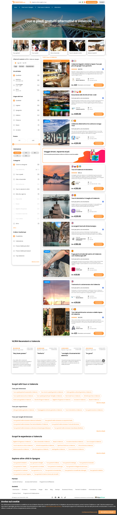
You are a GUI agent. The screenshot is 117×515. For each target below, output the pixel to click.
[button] (21, 47)
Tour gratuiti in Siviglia (36, 463)
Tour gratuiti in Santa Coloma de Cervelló (46, 474)
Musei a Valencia (58, 441)
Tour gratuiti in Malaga (69, 463)
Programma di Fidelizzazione (31, 493)
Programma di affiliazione (47, 482)
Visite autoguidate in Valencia (22, 400)
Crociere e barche (27, 214)
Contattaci (33, 489)
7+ (17, 156)
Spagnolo (27, 110)
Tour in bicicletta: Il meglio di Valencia (85, 198)
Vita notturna (27, 184)
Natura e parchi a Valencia (21, 449)
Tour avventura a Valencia (76, 449)
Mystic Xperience (80, 80)
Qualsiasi (17, 153)
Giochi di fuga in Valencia (41, 400)
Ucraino (27, 130)
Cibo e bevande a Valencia (42, 441)
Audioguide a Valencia (58, 449)
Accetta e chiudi (107, 512)
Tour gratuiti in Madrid (20, 463)
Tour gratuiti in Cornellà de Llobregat (75, 470)
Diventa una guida (91, 2)
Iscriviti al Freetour (18, 482)
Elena (77, 183)
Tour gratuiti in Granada (86, 463)
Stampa (57, 489)
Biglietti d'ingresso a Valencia (22, 441)
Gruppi (40, 489)
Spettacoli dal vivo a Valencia (66, 445)
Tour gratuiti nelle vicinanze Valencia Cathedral (27, 420)
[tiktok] (65, 497)
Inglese (27, 105)
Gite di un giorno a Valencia (40, 449)
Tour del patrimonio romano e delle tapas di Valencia (86, 313)
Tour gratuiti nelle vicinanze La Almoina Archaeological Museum (32, 428)
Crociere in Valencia (80, 400)
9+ (26, 153)
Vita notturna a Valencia (85, 445)
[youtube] (59, 497)
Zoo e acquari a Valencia (94, 441)
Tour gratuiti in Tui (36, 470)
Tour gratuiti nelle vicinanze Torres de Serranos (65, 424)
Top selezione (27, 169)
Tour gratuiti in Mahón (96, 470)
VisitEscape (79, 269)
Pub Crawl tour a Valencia (72, 396)
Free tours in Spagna (27, 7)
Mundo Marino (79, 297)
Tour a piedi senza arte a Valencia (23, 396)
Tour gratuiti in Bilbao (52, 463)
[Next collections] (104, 45)
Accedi (102, 2)
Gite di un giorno (27, 194)
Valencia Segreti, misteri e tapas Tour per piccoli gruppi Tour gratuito (86, 65)
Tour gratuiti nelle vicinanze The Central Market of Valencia (30, 424)
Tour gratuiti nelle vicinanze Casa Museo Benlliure (68, 428)
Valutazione (19, 241)
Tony (77, 138)
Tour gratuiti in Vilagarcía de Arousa (76, 466)
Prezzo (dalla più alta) (22, 246)
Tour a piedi (27, 174)
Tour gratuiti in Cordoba (37, 466)
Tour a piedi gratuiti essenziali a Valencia (25, 392)
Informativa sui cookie (95, 489)
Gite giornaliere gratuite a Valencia (23, 410)
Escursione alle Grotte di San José (83, 95)
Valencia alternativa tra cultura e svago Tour (86, 125)
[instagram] (52, 497)
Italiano (27, 115)
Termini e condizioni (80, 489)
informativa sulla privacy (53, 506)
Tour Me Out (79, 211)
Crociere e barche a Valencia (74, 441)
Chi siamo (24, 489)
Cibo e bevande (27, 179)
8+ (35, 153)
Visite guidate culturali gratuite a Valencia (78, 392)
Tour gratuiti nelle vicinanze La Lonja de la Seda (58, 420)
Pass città (27, 199)
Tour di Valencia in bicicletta (82, 170)
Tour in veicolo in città (27, 189)
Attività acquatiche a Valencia (45, 445)
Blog (51, 489)
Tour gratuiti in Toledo (19, 466)
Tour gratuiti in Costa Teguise (22, 474)
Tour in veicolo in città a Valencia (23, 445)
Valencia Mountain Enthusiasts (81, 239)
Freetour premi (17, 493)
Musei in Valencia (94, 400)
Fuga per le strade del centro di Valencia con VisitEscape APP (86, 255)
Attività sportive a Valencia (92, 396)
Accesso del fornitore (31, 482)
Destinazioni (16, 489)
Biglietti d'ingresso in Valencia (61, 400)
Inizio (15, 7)
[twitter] (62, 497)
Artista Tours (79, 328)
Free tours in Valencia (44, 7)
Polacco (27, 120)
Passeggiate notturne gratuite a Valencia (49, 410)
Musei (27, 204)
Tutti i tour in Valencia (50, 57)
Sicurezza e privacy (67, 489)
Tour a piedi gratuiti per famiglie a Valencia (49, 396)
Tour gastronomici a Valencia (94, 410)
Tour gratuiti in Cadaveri (20, 470)
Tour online (27, 218)
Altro (27, 223)
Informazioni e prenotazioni (98, 85)
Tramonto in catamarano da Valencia (85, 284)
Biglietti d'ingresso (27, 209)
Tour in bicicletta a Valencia (73, 410)
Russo (27, 125)
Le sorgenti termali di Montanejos (83, 226)
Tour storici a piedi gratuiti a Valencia (52, 392)
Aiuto (46, 489)
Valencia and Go (80, 109)
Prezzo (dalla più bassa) (23, 251)
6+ (26, 156)
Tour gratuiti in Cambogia (55, 466)
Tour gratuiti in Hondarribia (53, 470)
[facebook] (55, 497)
